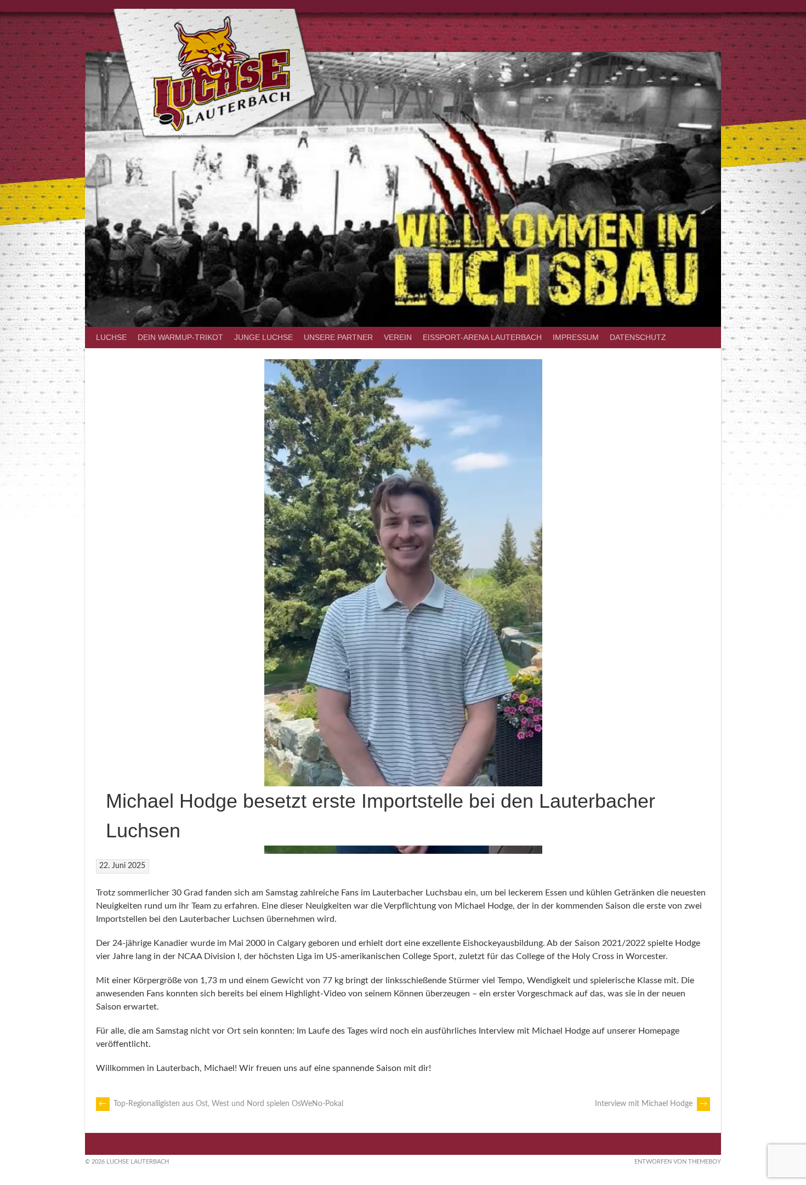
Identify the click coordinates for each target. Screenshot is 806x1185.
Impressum (576, 337)
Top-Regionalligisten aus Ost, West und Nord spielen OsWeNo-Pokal (221, 1104)
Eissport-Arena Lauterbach (482, 337)
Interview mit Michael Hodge (651, 1104)
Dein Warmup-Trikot (180, 337)
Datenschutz (638, 337)
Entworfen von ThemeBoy (677, 1162)
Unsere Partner (338, 337)
